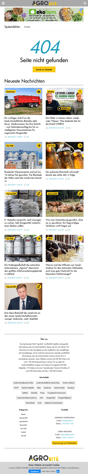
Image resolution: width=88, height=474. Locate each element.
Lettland (25, 393)
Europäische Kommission (57, 393)
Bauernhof (23, 425)
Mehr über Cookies (48, 471)
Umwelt (23, 436)
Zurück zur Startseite (44, 69)
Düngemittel (50, 398)
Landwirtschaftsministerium (27, 398)
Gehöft (23, 432)
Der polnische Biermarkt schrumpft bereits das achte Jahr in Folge (62, 173)
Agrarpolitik (23, 418)
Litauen (23, 414)
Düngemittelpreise (64, 398)
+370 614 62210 (67, 437)
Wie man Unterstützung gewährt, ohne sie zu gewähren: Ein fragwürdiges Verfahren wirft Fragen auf (64, 222)
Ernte (39, 403)
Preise (42, 393)
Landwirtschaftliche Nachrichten (48, 383)
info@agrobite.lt (67, 420)
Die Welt (23, 428)
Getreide (34, 393)
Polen (39, 388)
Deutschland (30, 403)
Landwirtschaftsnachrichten (23, 383)
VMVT (16, 388)
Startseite (27, 27)
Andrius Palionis (68, 383)
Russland (71, 388)
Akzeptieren (34, 471)
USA (41, 398)
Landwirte (47, 388)
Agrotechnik (23, 421)
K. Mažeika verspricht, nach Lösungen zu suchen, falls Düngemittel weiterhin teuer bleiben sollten (22, 222)
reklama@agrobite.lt (67, 434)
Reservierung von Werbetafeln (64, 443)
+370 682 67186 (67, 423)
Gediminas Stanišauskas (53, 403)
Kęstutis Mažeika (28, 388)
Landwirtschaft (59, 388)
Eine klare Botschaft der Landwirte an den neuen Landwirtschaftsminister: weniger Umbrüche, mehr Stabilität (22, 315)
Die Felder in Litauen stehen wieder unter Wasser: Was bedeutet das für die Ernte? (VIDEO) (63, 120)
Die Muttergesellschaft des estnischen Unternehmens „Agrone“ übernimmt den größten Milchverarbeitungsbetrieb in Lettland (23, 269)
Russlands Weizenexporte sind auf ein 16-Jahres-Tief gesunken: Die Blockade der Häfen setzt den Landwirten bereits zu (23, 176)
